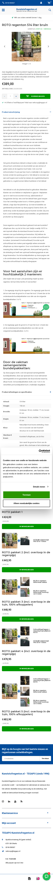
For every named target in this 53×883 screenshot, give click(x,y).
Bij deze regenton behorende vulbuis (40, 581)
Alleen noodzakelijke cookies (26, 503)
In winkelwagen (38, 96)
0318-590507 (10, 3)
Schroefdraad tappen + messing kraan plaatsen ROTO (41, 630)
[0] (48, 3)
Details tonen (39, 486)
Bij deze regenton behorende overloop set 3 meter (40, 592)
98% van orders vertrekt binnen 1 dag (27, 18)
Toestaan (27, 495)
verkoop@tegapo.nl (13, 851)
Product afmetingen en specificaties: (17, 392)
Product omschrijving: (11, 112)
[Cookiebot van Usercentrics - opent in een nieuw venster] (39, 451)
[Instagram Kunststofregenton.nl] (3, 801)
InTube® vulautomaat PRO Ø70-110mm (41, 540)
